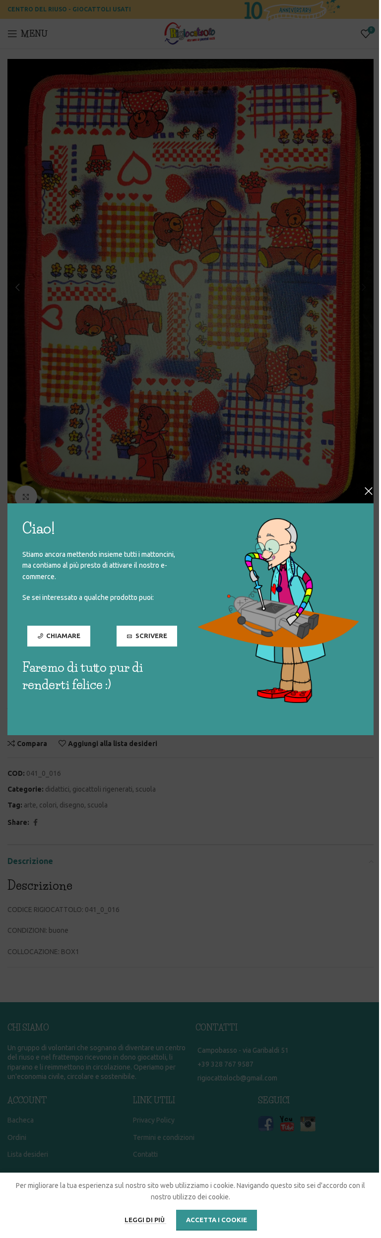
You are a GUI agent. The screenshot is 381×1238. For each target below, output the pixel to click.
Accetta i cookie (216, 1219)
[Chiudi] (368, 491)
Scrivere (151, 635)
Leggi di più (145, 1219)
